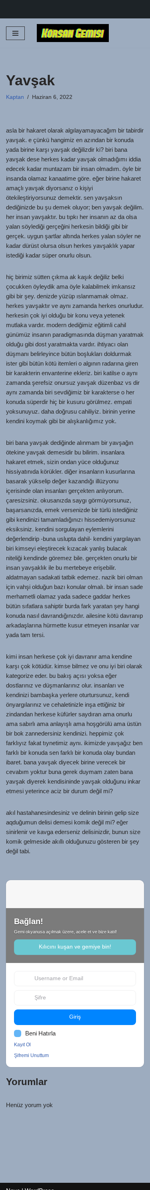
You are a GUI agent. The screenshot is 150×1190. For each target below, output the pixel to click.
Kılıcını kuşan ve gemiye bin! (75, 947)
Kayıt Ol (22, 1044)
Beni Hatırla (40, 1033)
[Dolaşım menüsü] (15, 33)
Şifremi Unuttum (31, 1055)
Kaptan (15, 97)
